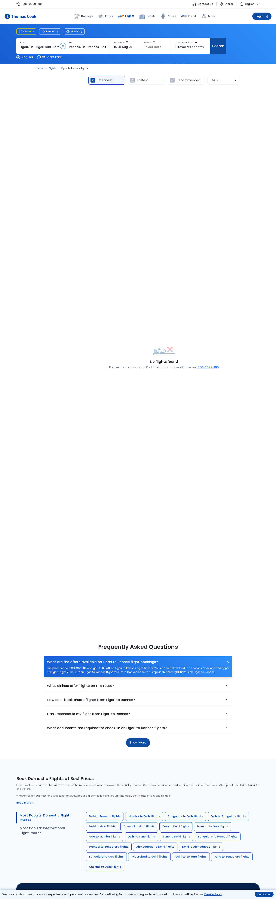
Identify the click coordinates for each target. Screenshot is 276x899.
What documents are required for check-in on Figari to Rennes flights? (107, 728)
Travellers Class (184, 42)
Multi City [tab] (76, 31)
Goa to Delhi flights (176, 826)
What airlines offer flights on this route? (80, 685)
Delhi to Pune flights (141, 836)
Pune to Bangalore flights (232, 856)
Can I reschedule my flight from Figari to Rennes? (88, 713)
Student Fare (52, 57)
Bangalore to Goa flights (106, 856)
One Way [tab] (28, 31)
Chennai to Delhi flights (105, 867)
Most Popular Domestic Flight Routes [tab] (44, 817)
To (70, 42)
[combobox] (39, 47)
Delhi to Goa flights (102, 826)
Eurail (192, 16)
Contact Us (205, 4)
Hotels (150, 16)
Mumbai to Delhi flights (144, 816)
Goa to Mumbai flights (104, 836)
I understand (264, 894)
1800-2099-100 (32, 4)
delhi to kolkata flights (191, 856)
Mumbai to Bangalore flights (108, 847)
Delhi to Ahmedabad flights (201, 847)
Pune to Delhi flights (176, 836)
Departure (118, 42)
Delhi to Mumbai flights (105, 816)
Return (147, 42)
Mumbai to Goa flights (212, 826)
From (23, 42)
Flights (129, 16)
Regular (27, 57)
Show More (138, 742)
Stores (229, 4)
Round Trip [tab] (52, 31)
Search (218, 46)
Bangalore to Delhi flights (185, 816)
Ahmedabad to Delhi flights (155, 847)
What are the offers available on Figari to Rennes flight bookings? (102, 661)
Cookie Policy (213, 894)
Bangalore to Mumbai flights (217, 836)
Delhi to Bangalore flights (228, 816)
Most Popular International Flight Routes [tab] (42, 830)
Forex (109, 16)
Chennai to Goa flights (139, 826)
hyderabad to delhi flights (149, 856)
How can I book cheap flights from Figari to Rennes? (91, 699)
